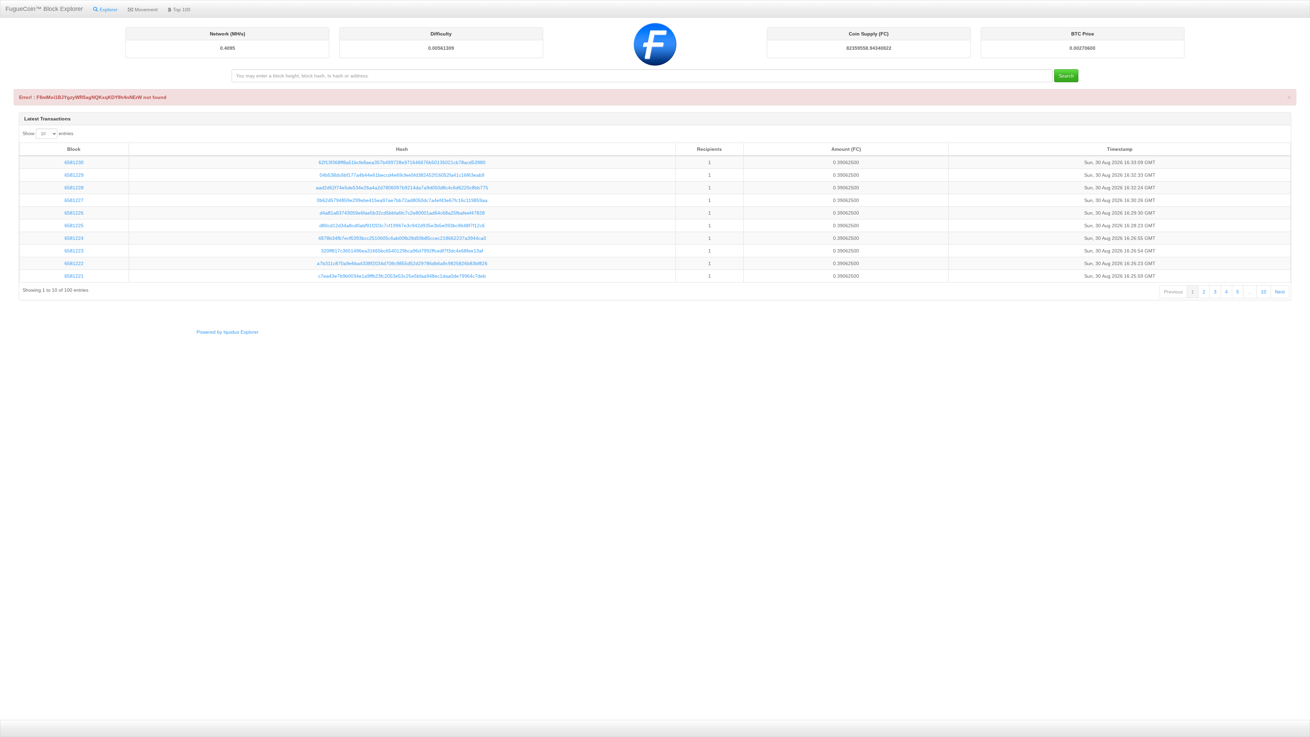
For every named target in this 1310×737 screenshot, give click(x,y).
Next (1280, 291)
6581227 (74, 200)
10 (1263, 291)
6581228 (74, 187)
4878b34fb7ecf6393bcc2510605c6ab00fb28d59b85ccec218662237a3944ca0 (402, 238)
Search (1066, 75)
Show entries (48, 133)
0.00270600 (1082, 48)
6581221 (74, 276)
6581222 (74, 263)
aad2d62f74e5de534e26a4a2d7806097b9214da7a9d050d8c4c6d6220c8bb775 (402, 187)
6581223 (74, 251)
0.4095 (227, 48)
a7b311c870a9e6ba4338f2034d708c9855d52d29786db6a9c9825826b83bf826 (402, 263)
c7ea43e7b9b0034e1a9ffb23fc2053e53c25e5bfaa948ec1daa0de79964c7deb (402, 276)
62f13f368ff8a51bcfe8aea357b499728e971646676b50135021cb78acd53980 (402, 162)
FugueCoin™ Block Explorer (44, 8)
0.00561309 (441, 48)
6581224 (74, 238)
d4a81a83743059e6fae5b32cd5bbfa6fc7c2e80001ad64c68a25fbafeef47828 (402, 213)
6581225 (74, 225)
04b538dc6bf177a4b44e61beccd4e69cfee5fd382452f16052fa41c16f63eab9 (402, 175)
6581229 (74, 175)
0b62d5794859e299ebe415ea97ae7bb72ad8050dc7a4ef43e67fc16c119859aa (402, 200)
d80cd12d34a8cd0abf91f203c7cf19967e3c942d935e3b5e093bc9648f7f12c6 (402, 225)
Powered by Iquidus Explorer (227, 332)
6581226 (74, 213)
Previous (1173, 291)
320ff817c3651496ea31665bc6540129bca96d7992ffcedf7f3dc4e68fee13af (402, 251)
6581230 (74, 162)
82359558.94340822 (868, 48)
